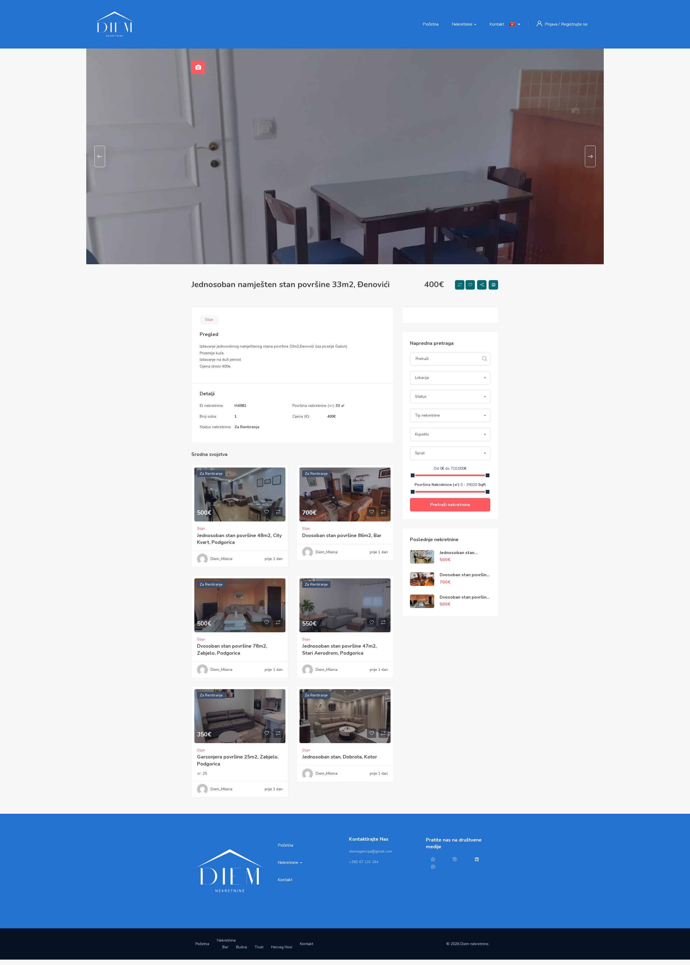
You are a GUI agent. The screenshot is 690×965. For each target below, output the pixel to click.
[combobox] (450, 377)
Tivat (259, 947)
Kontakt (496, 24)
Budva (241, 947)
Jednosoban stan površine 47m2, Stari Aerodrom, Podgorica (339, 649)
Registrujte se (574, 24)
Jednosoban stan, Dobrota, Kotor (339, 757)
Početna (431, 24)
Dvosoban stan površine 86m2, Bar (341, 535)
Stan (209, 319)
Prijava (551, 24)
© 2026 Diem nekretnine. (467, 943)
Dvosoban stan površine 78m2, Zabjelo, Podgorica (232, 649)
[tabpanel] (345, 156)
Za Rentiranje (246, 427)
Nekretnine (463, 24)
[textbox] (450, 377)
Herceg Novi (281, 947)
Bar (225, 947)
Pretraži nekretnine (450, 505)
